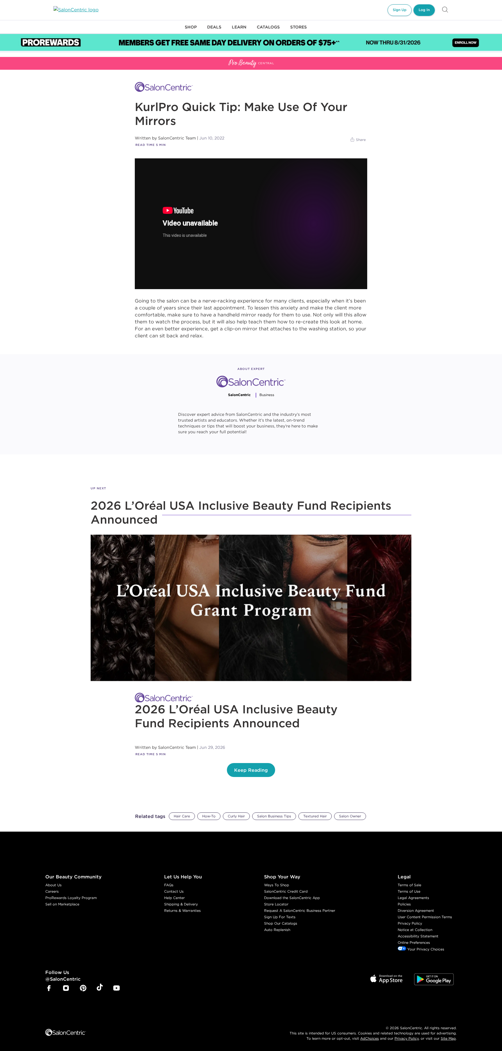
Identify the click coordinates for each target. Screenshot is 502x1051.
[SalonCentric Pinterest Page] (83, 989)
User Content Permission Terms (425, 917)
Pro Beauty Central (21, 60)
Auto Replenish (277, 930)
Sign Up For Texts (279, 917)
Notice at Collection (415, 930)
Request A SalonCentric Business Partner (299, 910)
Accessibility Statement (418, 936)
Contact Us (174, 891)
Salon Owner (350, 816)
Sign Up (399, 10)
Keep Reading (251, 770)
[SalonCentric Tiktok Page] (100, 988)
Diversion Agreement (416, 910)
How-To (209, 816)
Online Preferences (414, 942)
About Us (53, 885)
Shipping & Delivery (181, 904)
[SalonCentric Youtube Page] (116, 989)
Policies (404, 904)
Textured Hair (315, 816)
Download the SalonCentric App (292, 898)
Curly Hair (236, 816)
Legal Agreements (413, 898)
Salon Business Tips (274, 816)
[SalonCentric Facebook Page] (48, 989)
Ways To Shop (276, 885)
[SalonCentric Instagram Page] (65, 989)
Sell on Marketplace (62, 904)
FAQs (168, 885)
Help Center (174, 898)
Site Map (448, 1038)
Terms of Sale (409, 885)
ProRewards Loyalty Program (71, 898)
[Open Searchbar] (445, 10)
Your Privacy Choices (425, 949)
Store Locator (276, 904)
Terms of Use (409, 891)
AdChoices (369, 1038)
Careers (52, 891)
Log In (424, 10)
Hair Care (182, 816)
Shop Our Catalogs (280, 923)
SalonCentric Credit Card (286, 891)
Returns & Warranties (182, 910)
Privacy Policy (410, 923)
